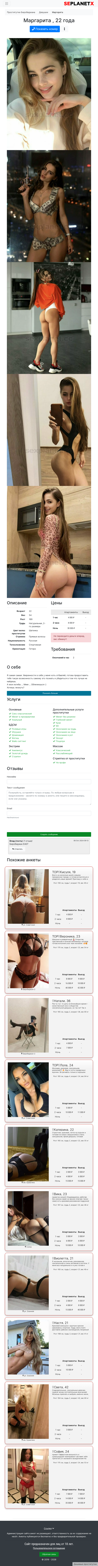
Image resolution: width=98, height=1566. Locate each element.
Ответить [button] (18, 849)
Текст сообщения (16, 787)
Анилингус (17, 750)
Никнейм (11, 776)
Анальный (17, 719)
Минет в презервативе (23, 716)
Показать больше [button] (50, 693)
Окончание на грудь (66, 729)
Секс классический (22, 713)
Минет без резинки (65, 716)
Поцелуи (60, 741)
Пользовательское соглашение (49, 1548)
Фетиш (15, 738)
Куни (58, 723)
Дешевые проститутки (85, 1564)
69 (57, 726)
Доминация (18, 735)
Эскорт (59, 738)
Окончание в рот (64, 735)
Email (9, 808)
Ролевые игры (19, 729)
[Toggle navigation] (6, 3)
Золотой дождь (20, 753)
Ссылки (48, 1528)
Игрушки (16, 732)
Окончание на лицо (66, 732)
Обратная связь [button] (49, 1554)
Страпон (16, 756)
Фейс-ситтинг (19, 741)
